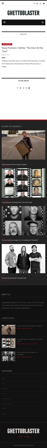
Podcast (4, 388)
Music (4, 378)
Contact (4, 414)
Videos (3, 162)
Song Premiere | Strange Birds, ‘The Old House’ (17, 202)
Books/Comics (7, 404)
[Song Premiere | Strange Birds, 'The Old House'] (23, 183)
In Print (4, 409)
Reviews (4, 393)
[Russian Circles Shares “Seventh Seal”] (23, 259)
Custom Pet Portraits (8, 104)
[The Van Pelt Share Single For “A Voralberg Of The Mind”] (23, 221)
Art (3, 383)
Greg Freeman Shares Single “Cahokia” (14, 164)
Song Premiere (7, 44)
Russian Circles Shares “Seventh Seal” (14, 278)
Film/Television (7, 398)
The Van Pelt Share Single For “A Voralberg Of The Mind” (20, 240)
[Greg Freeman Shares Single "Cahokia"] (23, 146)
